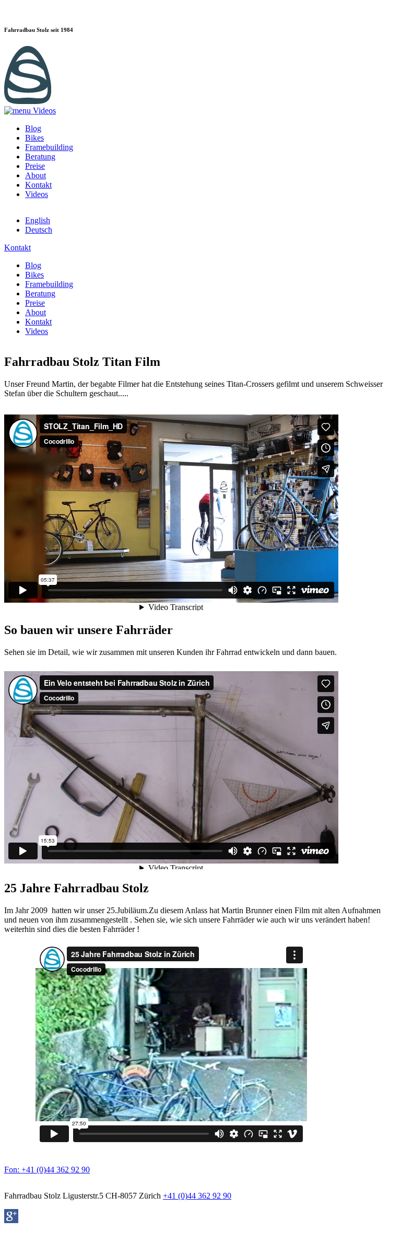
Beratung (40, 156)
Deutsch (38, 229)
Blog (33, 128)
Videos (36, 194)
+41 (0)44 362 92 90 (197, 1195)
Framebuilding (49, 147)
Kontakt (38, 184)
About (35, 175)
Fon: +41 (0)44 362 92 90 (47, 1169)
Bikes (34, 137)
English (37, 220)
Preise (35, 166)
